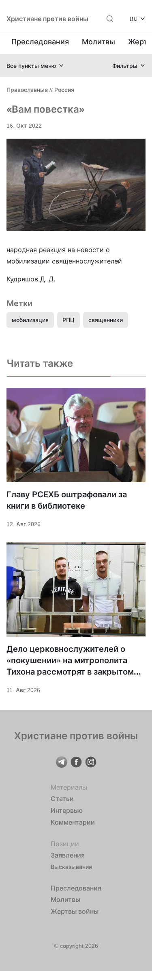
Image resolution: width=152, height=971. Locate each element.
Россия (64, 89)
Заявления (68, 855)
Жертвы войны (74, 911)
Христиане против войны (47, 19)
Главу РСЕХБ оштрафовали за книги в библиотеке (66, 500)
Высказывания (71, 866)
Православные (27, 89)
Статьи (62, 799)
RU (133, 18)
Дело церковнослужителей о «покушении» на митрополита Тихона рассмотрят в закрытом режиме (70, 660)
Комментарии (73, 822)
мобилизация (30, 319)
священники (105, 319)
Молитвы (98, 41)
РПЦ (68, 319)
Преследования (40, 41)
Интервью (67, 810)
